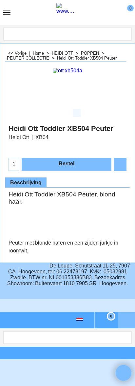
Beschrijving (26, 182)
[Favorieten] (120, 164)
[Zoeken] (126, 34)
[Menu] (6, 13)
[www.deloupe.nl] (66, 12)
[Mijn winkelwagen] (124, 12)
